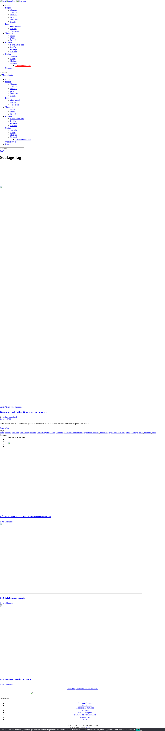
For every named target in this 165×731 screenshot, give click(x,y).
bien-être (15, 433)
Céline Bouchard (10, 417)
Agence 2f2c (90, 727)
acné (2, 433)
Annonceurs (85, 717)
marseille (104, 433)
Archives (85, 710)
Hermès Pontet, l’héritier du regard (15, 679)
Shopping (18, 407)
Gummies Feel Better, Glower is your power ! (23, 412)
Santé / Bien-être (7, 407)
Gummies (59, 433)
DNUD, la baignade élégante (12, 598)
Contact (85, 719)
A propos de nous (85, 703)
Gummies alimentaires (73, 433)
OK (138, 730)
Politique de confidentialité (85, 715)
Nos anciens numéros (85, 708)
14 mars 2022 (5, 419)
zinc (154, 433)
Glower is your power (46, 433)
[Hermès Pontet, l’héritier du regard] (71, 674)
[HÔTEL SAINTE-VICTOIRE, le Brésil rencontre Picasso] (79, 512)
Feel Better (24, 433)
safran (128, 433)
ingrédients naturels (91, 433)
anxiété (8, 433)
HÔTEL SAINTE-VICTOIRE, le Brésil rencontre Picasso (25, 517)
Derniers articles (85, 705)
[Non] (141, 730)
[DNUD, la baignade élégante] (71, 593)
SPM (141, 433)
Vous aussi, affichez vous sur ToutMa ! (82, 689)
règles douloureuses (117, 433)
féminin (33, 433)
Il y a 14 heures (6, 522)
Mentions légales (85, 712)
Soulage (134, 433)
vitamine (147, 433)
